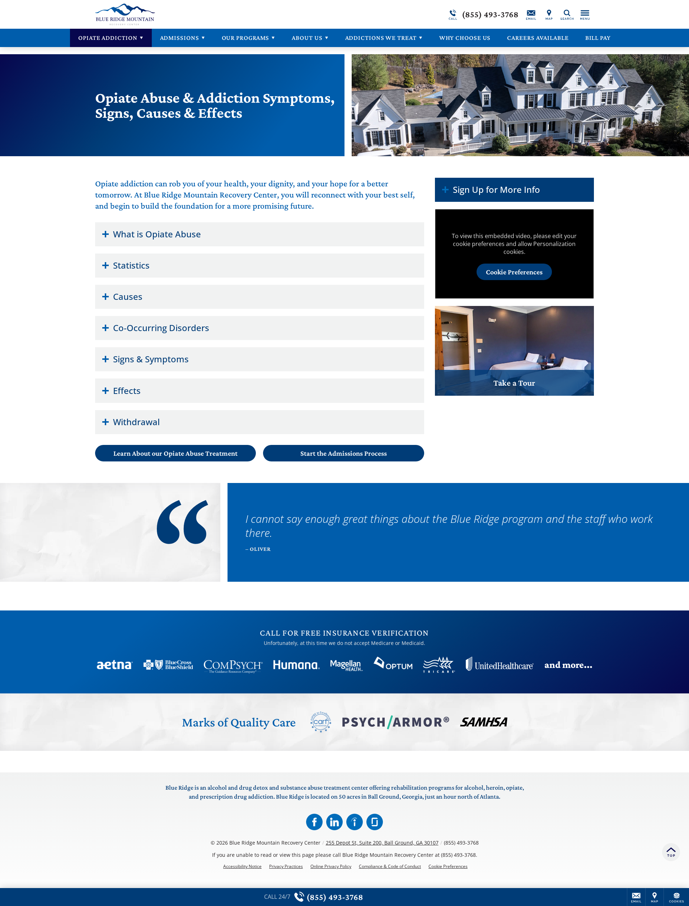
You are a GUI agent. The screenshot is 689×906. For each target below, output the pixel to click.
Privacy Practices (286, 866)
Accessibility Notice (242, 866)
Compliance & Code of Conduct (390, 866)
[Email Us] (531, 14)
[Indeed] (354, 822)
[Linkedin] (334, 822)
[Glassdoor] (374, 822)
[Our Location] (549, 14)
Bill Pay (598, 37)
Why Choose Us (465, 37)
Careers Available (537, 37)
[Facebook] (314, 822)
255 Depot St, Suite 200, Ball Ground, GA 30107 (382, 842)
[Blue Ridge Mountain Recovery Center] (202, 14)
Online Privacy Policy (330, 866)
